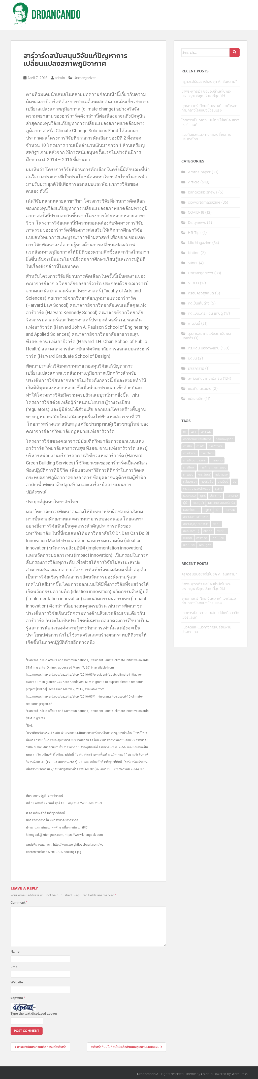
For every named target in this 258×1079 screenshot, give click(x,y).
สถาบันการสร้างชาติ (195, 517)
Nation (194, 253)
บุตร (203, 495)
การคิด (187, 446)
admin (60, 77)
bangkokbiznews (202, 192)
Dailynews (197, 222)
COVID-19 (196, 212)
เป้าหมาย (189, 545)
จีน (234, 481)
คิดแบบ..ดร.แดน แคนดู (205, 313)
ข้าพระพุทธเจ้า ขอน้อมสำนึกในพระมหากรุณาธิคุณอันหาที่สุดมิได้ (206, 94)
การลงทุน (216, 460)
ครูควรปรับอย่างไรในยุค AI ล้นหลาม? (209, 81)
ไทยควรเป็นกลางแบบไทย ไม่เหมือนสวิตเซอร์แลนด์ (210, 122)
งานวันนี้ (194, 323)
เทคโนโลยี (217, 538)
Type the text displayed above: (34, 1013)
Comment (19, 902)
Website (17, 982)
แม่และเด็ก (195, 398)
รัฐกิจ (207, 510)
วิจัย (217, 510)
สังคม (216, 524)
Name (15, 951)
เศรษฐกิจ (205, 545)
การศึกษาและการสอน (213, 467)
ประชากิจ (215, 495)
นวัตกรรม (189, 495)
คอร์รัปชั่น (207, 481)
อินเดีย (187, 538)
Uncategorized (85, 77)
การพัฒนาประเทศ (194, 460)
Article (193, 182)
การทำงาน (189, 453)
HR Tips (194, 232)
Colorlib (207, 1074)
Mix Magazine (199, 242)
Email (15, 967)
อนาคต (207, 531)
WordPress (239, 1074)
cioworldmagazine (204, 202)
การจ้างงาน (216, 446)
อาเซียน (222, 531)
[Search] (235, 52)
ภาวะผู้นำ (198, 503)
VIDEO (193, 283)
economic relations (197, 439)
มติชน (192, 358)
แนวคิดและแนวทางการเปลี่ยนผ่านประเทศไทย (206, 137)
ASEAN (206, 432)
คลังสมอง (221, 474)
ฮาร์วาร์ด (201, 538)
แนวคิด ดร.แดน (199, 388)
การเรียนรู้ (204, 474)
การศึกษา (189, 467)
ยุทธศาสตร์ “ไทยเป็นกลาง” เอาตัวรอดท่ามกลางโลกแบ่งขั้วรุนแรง (209, 108)
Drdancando (146, 1074)
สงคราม (230, 510)
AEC (194, 432)
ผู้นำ (185, 503)
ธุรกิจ (218, 488)
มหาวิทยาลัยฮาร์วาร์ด (221, 503)
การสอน (188, 474)
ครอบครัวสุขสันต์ (201, 293)
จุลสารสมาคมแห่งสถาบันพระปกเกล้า (206, 336)
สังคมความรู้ (191, 531)
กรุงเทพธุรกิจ (224, 439)
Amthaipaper (199, 172)
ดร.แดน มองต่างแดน (203, 348)
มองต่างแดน (191, 510)
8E (185, 432)
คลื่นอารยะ (190, 481)
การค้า (200, 446)
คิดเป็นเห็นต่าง (198, 303)
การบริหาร (207, 453)
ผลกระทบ (231, 495)
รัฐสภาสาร (196, 368)
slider (193, 263)
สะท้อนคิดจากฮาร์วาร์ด (205, 378)
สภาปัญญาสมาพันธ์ (196, 524)
